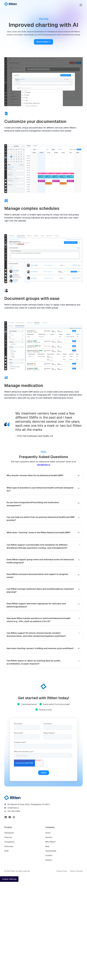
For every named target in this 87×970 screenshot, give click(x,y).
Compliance (9, 842)
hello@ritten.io (43, 464)
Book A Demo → (43, 42)
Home (47, 833)
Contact (48, 855)
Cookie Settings (9, 879)
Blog (47, 846)
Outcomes (8, 846)
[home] (10, 4)
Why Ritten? (50, 842)
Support (48, 860)
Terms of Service (76, 871)
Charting (8, 837)
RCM (6, 851)
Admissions (9, 833)
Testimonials (50, 851)
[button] (80, 5)
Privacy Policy (61, 871)
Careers (48, 837)
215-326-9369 (13, 811)
